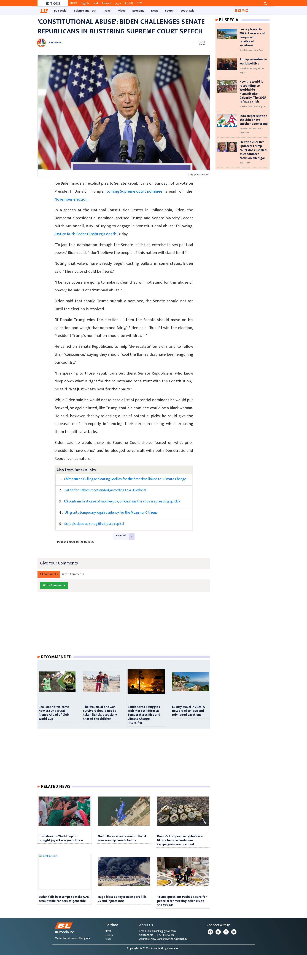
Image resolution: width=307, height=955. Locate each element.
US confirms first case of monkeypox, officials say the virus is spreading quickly (122, 501)
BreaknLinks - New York (251, 50)
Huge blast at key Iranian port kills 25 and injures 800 (122, 898)
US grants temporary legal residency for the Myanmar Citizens (111, 513)
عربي (118, 3)
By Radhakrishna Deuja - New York (251, 130)
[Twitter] (218, 932)
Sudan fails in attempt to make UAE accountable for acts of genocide (64, 898)
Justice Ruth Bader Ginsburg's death (85, 234)
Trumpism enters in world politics (253, 61)
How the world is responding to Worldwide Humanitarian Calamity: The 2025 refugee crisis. (252, 91)
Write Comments (73, 574)
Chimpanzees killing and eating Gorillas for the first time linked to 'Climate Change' (125, 479)
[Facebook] (210, 932)
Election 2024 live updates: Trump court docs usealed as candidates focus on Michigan (253, 150)
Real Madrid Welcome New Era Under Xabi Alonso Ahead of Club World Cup (54, 712)
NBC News (55, 42)
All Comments (49, 574)
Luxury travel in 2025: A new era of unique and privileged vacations (188, 710)
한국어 (129, 3)
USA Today (244, 163)
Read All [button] (121, 535)
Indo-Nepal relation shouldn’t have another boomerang (253, 120)
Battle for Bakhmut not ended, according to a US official (105, 490)
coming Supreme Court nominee (134, 191)
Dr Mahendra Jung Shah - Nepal (251, 70)
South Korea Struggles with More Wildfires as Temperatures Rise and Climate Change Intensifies (144, 714)
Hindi (95, 3)
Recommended (56, 657)
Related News (56, 786)
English (84, 3)
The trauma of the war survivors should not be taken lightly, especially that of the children (100, 712)
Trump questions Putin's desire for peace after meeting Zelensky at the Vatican (182, 900)
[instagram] (226, 932)
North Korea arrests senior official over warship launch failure (122, 838)
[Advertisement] (126, 627)
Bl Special (229, 19)
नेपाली (73, 3)
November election (71, 199)
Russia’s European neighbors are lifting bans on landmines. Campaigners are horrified (180, 840)
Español (106, 3)
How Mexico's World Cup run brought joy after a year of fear (61, 838)
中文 (139, 3)
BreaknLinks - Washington (252, 106)
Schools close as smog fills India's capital (94, 524)
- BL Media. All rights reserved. (164, 948)
